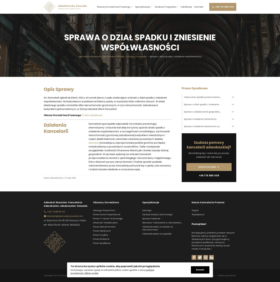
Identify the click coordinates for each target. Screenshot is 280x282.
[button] (115, 7)
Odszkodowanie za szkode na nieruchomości (157, 228)
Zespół (195, 210)
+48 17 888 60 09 (56, 211)
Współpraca (198, 214)
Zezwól (200, 269)
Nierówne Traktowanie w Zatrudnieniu (161, 222)
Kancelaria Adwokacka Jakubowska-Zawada (102, 56)
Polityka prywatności (227, 275)
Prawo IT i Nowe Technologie (108, 218)
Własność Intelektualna (105, 222)
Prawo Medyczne (102, 230)
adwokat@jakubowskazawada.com (65, 216)
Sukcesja (147, 210)
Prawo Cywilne (100, 234)
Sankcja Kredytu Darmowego (157, 214)
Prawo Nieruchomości (104, 226)
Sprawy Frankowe (151, 218)
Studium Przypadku (137, 56)
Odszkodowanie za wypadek (157, 233)
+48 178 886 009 (209, 175)
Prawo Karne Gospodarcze (106, 214)
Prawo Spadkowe (92, 115)
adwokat (94, 143)
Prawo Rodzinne (101, 239)
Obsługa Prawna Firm (104, 210)
